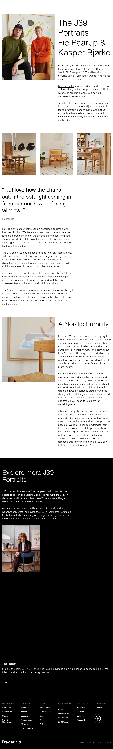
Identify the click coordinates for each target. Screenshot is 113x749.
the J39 (62, 353)
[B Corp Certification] (103, 719)
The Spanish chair (12, 290)
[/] (11, 742)
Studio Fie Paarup (68, 72)
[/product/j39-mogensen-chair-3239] (19, 154)
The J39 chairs (10, 252)
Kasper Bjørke (66, 86)
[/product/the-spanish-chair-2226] (57, 154)
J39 (4, 491)
